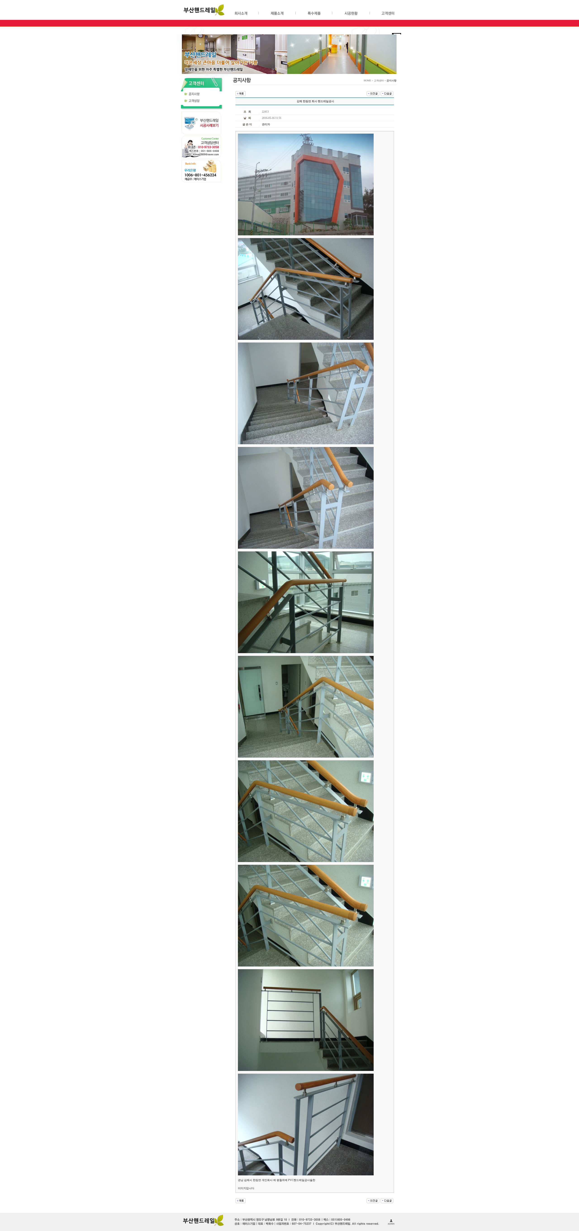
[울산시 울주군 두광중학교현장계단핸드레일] (387, 93)
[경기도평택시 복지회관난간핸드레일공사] (373, 93)
